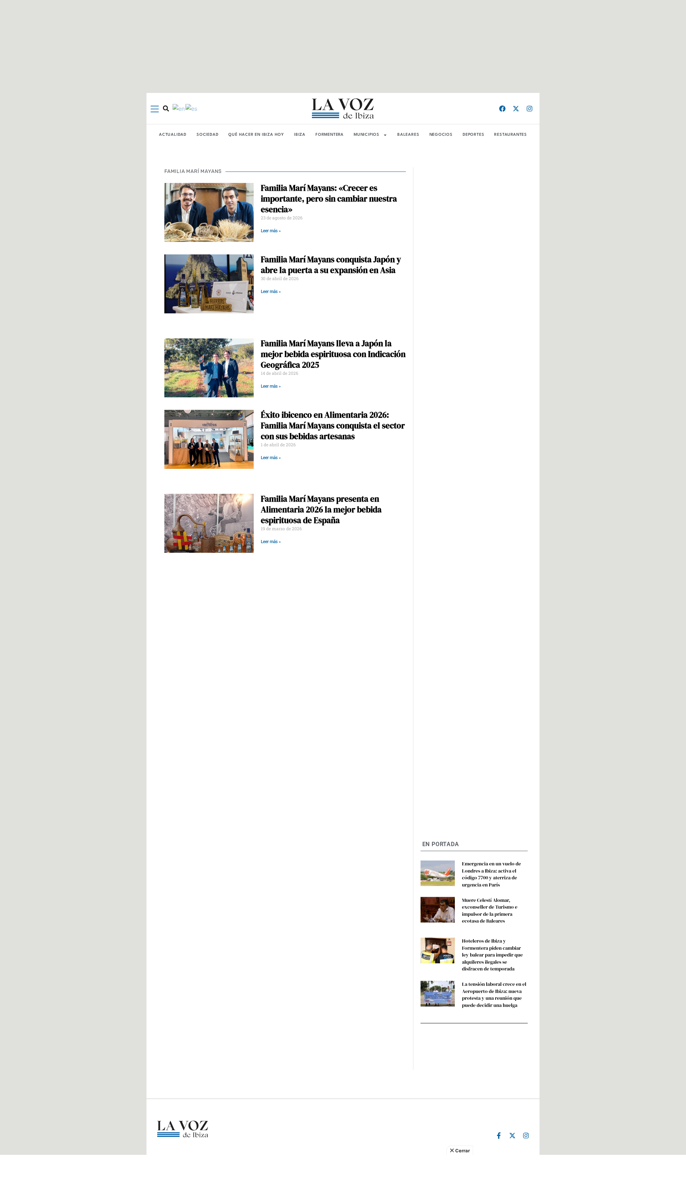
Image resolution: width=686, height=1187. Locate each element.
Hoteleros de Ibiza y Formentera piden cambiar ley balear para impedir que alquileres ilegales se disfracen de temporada (492, 954)
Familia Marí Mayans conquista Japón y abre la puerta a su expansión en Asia (331, 265)
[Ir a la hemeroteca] (166, 108)
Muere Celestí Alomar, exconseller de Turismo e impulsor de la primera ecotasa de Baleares (489, 911)
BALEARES (408, 135)
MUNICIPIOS (366, 135)
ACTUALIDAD (173, 135)
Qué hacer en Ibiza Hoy (256, 135)
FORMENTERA (329, 135)
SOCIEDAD (207, 135)
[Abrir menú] (154, 109)
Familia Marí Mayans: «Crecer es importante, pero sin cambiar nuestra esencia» (329, 198)
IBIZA (299, 135)
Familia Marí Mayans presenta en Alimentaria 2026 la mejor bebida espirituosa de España (321, 509)
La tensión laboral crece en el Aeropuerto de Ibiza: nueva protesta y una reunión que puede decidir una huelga (494, 994)
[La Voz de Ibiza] (343, 108)
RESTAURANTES (510, 135)
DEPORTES (473, 135)
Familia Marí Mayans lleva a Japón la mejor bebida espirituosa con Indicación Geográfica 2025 (333, 354)
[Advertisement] (343, 1171)
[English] (179, 108)
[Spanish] (191, 108)
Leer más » (271, 230)
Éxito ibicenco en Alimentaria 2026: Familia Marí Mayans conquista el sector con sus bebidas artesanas (333, 425)
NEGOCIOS (441, 135)
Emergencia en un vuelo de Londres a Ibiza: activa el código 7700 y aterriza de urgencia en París (491, 874)
